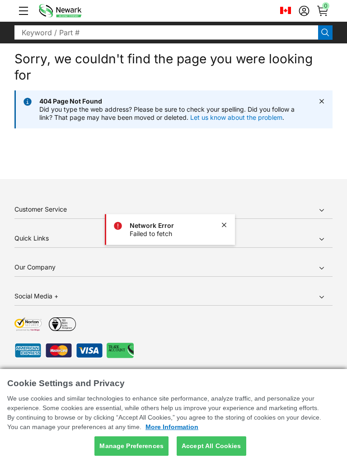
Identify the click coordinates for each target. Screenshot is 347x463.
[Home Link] (73, 11)
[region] (173, 416)
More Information (171, 426)
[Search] (325, 32)
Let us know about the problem (236, 117)
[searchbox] (166, 32)
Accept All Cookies (211, 445)
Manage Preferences (131, 445)
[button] (23, 11)
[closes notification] (224, 225)
